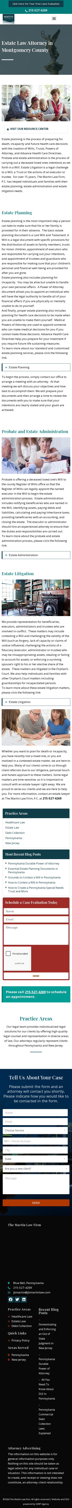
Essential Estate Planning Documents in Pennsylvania (33, 870)
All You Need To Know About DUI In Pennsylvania (47, 1389)
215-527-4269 (52, 798)
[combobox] (7, 1141)
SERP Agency (42, 1503)
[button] (54, 18)
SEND (36, 1203)
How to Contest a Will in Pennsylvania (31, 882)
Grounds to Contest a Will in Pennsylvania (34, 877)
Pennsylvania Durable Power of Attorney (33, 863)
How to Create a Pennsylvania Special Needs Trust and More (36, 889)
